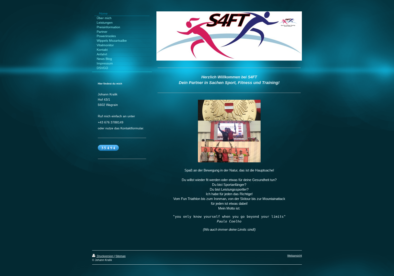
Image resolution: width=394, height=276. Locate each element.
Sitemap (120, 256)
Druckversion (105, 256)
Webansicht (294, 255)
